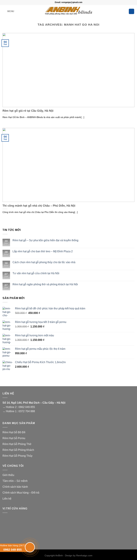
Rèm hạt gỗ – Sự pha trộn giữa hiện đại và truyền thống (45, 240)
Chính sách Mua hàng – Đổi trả (21, 492)
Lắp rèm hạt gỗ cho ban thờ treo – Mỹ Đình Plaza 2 (43, 251)
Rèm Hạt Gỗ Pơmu (14, 438)
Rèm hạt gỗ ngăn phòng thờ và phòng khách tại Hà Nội (45, 284)
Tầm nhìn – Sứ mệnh (15, 480)
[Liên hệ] (29, 546)
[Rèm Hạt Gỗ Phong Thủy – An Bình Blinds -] (68, 10)
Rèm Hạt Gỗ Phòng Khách (18, 450)
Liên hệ (7, 498)
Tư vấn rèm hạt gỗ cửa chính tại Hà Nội (36, 273)
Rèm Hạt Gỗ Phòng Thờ (17, 444)
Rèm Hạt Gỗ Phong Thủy (17, 455)
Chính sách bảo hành (15, 486)
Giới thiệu (8, 475)
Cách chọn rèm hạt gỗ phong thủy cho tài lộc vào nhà (44, 262)
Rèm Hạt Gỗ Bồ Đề (14, 432)
